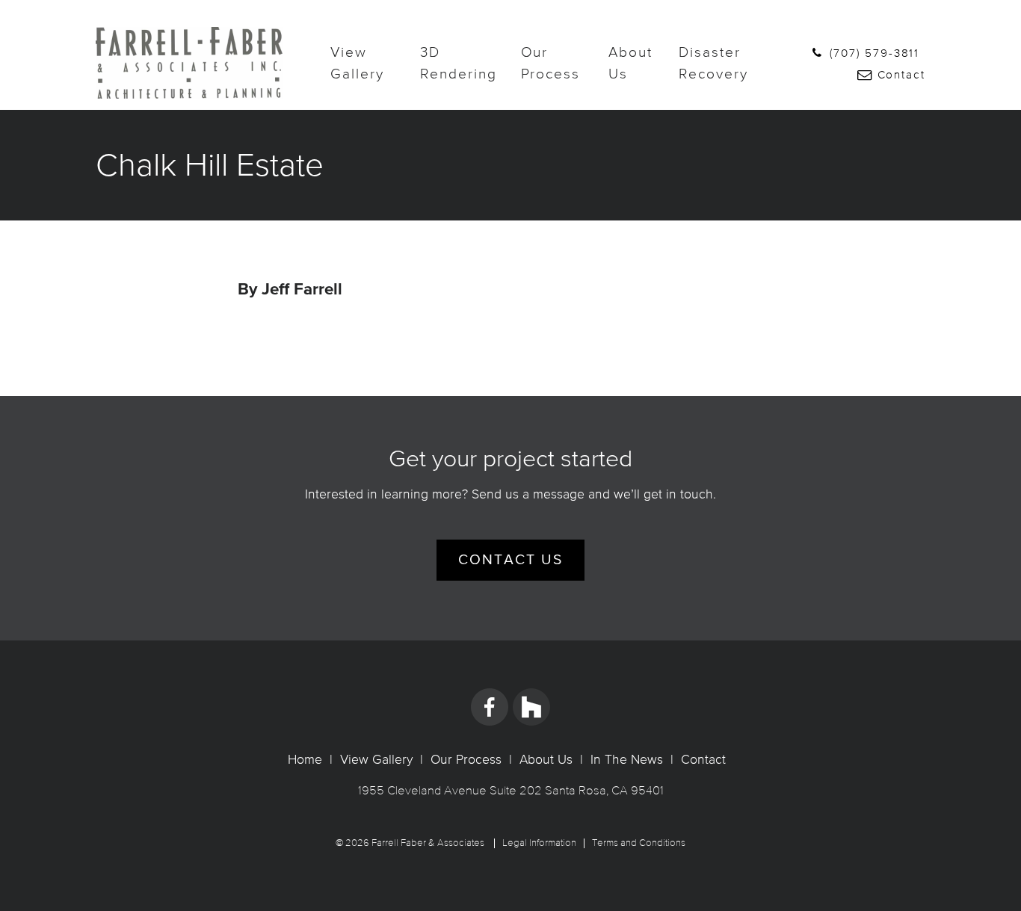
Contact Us (510, 560)
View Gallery (356, 62)
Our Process (550, 62)
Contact (899, 74)
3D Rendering (458, 62)
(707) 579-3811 (872, 52)
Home (305, 759)
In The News (626, 759)
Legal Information (539, 843)
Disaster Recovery (713, 62)
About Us (630, 62)
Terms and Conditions (638, 843)
